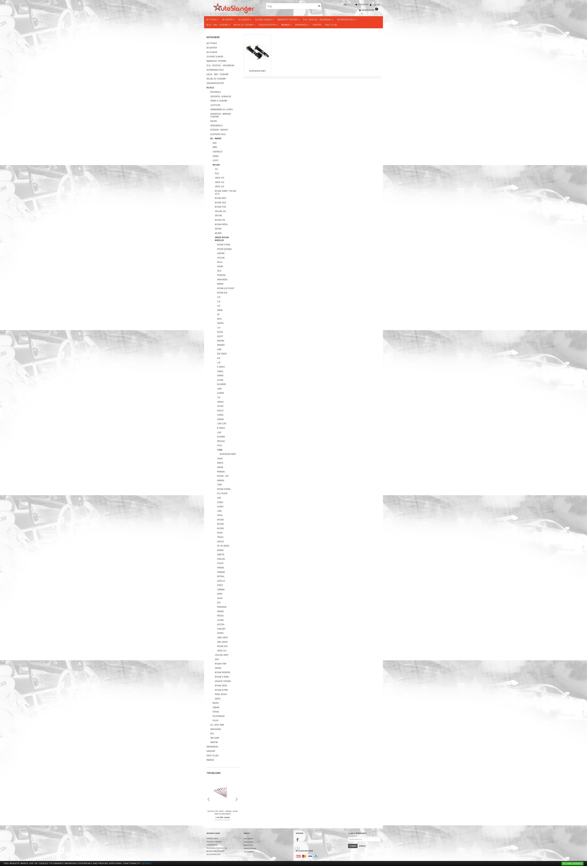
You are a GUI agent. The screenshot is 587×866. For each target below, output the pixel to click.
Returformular (213, 854)
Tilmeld (352, 846)
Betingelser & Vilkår (216, 851)
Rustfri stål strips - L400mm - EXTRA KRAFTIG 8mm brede (223, 812)
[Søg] (319, 6)
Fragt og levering (214, 841)
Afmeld (362, 846)
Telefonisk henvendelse (217, 848)
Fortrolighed (212, 838)
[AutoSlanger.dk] (234, 7)
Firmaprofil (212, 845)
